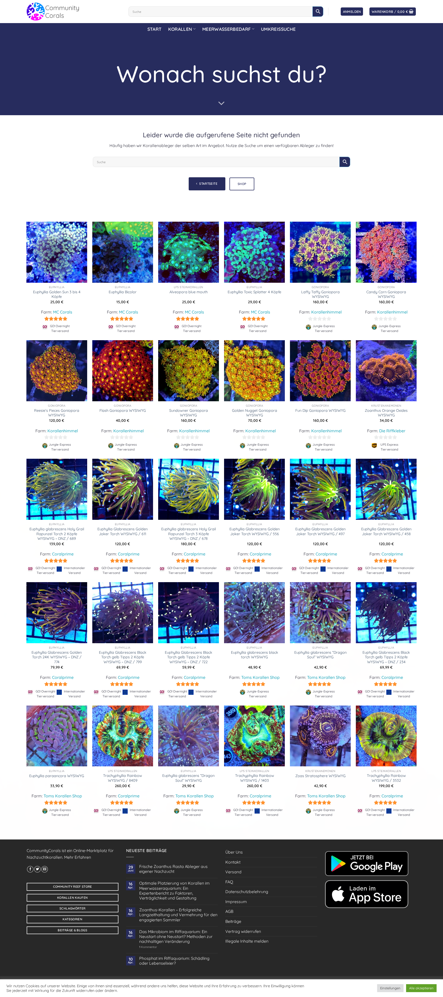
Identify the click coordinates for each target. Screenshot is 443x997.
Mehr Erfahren (77, 857)
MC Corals (62, 312)
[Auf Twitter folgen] (37, 869)
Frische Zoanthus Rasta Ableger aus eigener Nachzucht (173, 869)
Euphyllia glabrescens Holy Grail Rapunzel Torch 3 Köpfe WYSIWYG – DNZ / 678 (188, 534)
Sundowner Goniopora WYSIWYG (188, 413)
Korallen (180, 29)
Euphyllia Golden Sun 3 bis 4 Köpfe (56, 294)
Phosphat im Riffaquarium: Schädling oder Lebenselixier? (174, 961)
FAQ (229, 881)
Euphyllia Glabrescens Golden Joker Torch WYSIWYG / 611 (122, 531)
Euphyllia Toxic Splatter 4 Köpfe (254, 292)
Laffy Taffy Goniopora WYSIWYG (320, 294)
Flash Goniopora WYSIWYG (122, 410)
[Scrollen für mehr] (221, 103)
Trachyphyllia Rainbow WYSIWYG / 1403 (254, 778)
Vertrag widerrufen (243, 931)
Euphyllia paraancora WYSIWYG (56, 776)
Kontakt (232, 862)
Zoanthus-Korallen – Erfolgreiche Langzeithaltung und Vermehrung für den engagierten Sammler (178, 914)
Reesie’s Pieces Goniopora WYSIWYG (56, 413)
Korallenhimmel (326, 312)
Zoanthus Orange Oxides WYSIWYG (386, 413)
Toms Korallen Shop (260, 677)
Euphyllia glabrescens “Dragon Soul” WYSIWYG (320, 655)
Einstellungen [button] (390, 988)
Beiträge (233, 921)
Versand (233, 871)
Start (154, 29)
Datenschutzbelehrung (246, 891)
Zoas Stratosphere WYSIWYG (320, 776)
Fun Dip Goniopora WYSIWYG (320, 410)
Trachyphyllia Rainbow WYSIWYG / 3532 (386, 778)
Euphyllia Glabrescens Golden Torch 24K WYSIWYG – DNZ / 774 (57, 657)
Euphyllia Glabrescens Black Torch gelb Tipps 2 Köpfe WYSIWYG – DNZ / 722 (188, 657)
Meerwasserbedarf (226, 29)
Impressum (236, 901)
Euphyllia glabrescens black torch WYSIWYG (254, 655)
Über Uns (234, 852)
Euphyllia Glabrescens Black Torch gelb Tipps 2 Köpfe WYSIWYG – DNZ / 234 (386, 657)
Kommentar (148, 947)
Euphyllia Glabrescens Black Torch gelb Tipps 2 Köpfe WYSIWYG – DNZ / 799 (122, 657)
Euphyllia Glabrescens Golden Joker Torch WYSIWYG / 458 (386, 531)
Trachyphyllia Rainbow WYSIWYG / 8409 (122, 778)
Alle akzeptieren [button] (421, 988)
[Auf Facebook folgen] (30, 869)
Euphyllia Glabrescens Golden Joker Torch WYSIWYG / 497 (320, 531)
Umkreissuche (278, 29)
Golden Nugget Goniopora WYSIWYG (254, 413)
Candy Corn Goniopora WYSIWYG (386, 294)
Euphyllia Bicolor (123, 292)
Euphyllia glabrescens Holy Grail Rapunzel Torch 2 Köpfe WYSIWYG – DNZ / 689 (56, 534)
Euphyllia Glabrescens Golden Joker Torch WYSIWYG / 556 (254, 531)
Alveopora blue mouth (188, 292)
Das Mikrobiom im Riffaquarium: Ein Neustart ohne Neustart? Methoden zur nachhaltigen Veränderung (176, 936)
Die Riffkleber (392, 430)
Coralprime (63, 553)
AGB (229, 911)
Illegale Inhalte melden (246, 941)
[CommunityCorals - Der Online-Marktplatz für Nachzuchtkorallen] (74, 11)
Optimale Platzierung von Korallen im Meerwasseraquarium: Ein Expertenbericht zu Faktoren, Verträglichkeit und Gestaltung (174, 891)
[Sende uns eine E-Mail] (44, 869)
